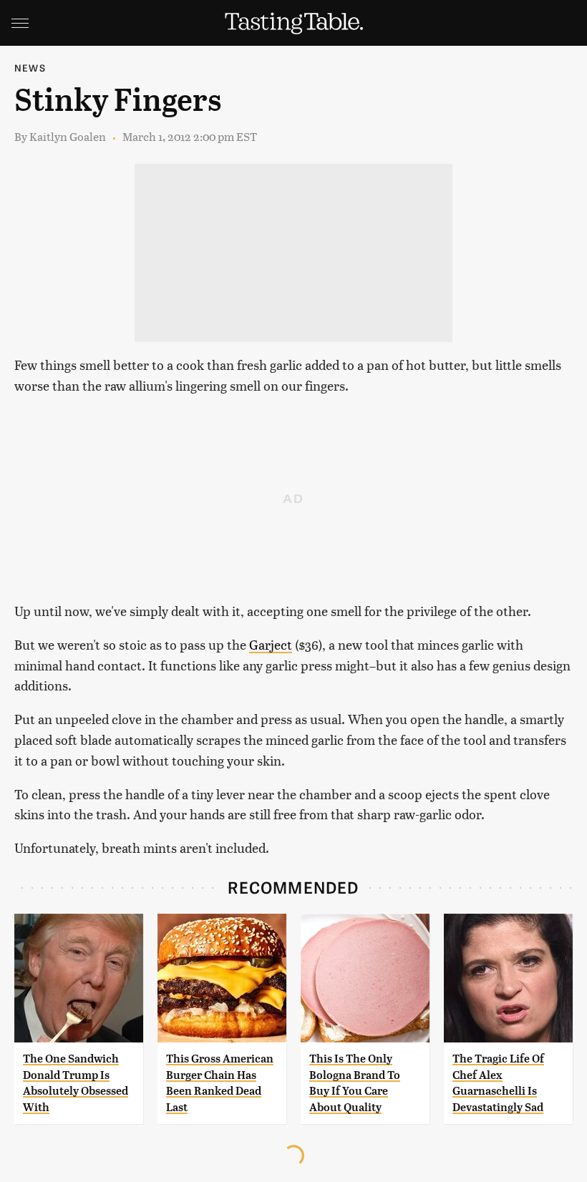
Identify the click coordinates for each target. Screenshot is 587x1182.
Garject (270, 644)
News (30, 67)
